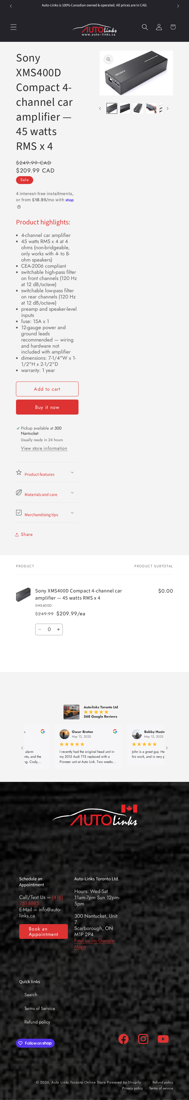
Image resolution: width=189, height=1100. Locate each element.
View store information (44, 448)
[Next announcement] (178, 6)
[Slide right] (167, 108)
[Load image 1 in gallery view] (112, 108)
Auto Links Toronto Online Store (78, 1082)
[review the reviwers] (90, 732)
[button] (13, 27)
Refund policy (37, 1022)
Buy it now (47, 407)
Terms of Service (39, 1008)
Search (30, 995)
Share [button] (27, 534)
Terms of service (161, 1088)
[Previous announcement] (10, 6)
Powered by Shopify (124, 1082)
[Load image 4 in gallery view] (151, 108)
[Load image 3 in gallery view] (138, 108)
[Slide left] (99, 108)
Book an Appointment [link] (43, 931)
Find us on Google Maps (94, 943)
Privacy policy (132, 1088)
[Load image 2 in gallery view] (125, 108)
